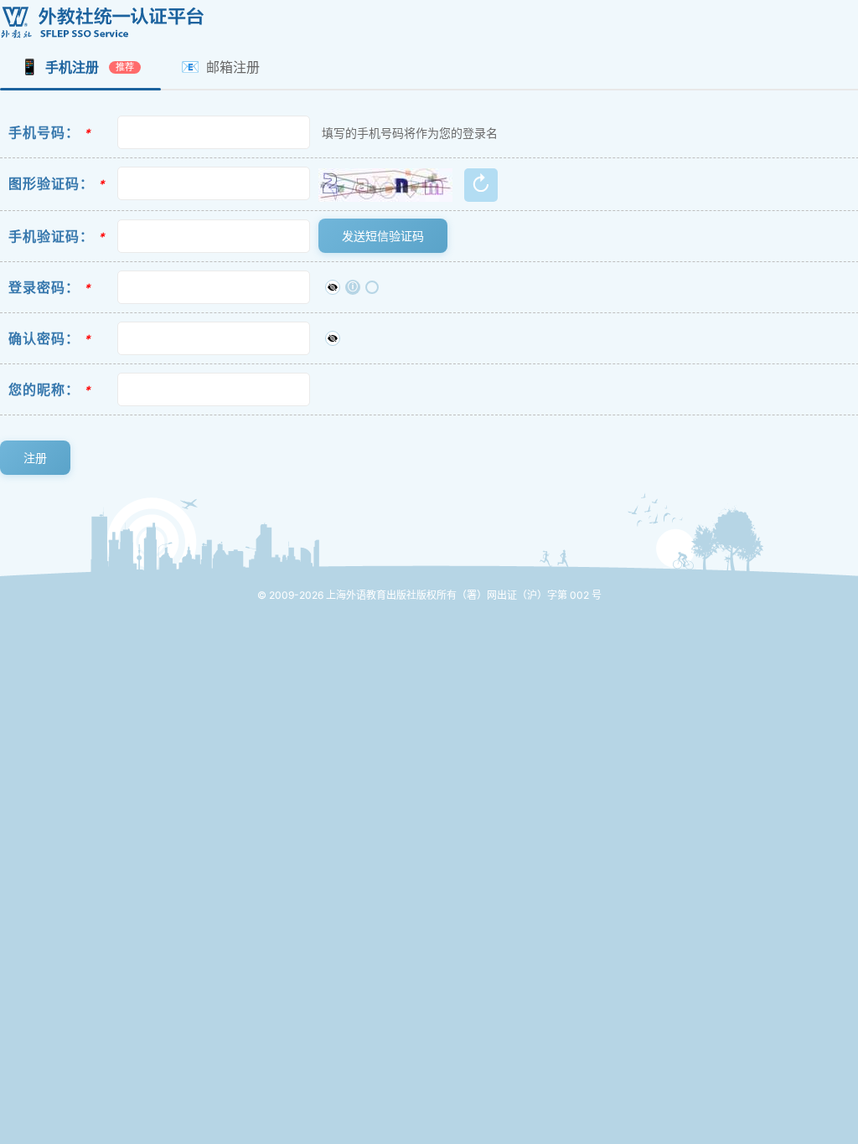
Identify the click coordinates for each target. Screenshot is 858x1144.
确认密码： (44, 338)
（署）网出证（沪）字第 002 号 (529, 595)
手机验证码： (51, 236)
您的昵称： (44, 389)
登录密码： (44, 287)
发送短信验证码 (383, 236)
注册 (35, 458)
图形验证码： (51, 183)
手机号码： (44, 132)
